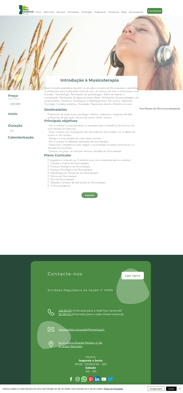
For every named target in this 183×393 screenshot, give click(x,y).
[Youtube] (104, 379)
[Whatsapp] (84, 379)
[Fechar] (179, 389)
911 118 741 (65, 314)
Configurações (156, 388)
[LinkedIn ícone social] (97, 379)
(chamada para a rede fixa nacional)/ (90, 310)
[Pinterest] (91, 379)
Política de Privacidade (113, 388)
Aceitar (171, 388)
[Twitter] (110, 379)
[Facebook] (71, 379)
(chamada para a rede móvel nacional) (98, 314)
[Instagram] (77, 379)
